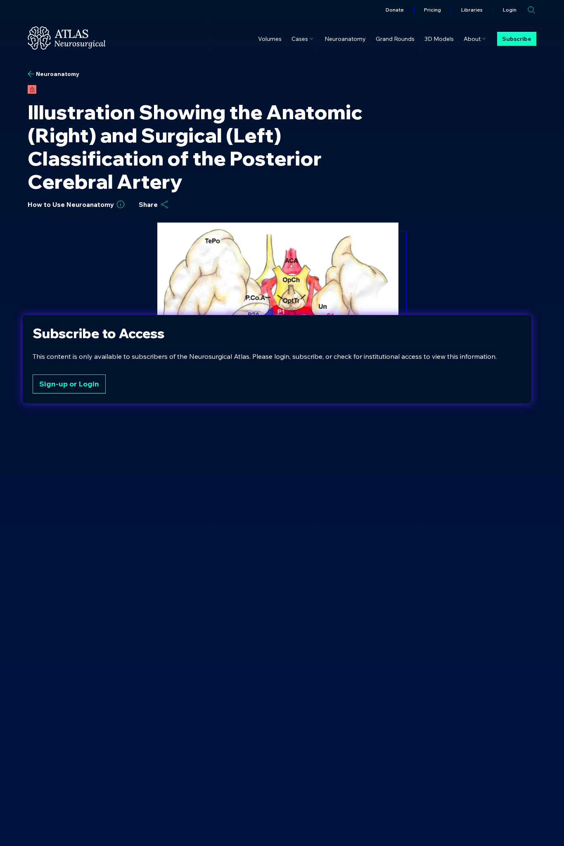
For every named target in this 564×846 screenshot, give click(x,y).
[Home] (67, 38)
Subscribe (516, 39)
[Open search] (531, 10)
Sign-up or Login (69, 384)
